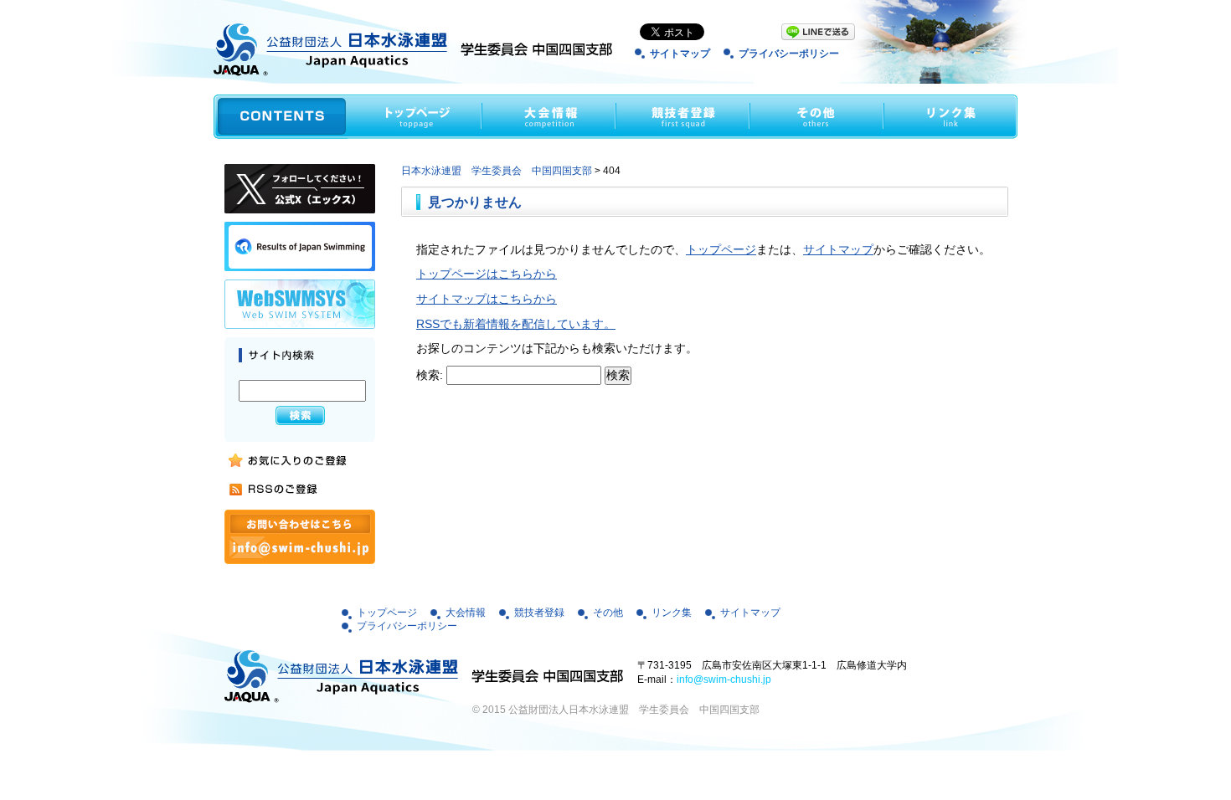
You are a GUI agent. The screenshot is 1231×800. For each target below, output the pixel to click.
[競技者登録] (682, 117)
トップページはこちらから (486, 273)
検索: (429, 375)
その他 (608, 612)
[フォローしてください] (299, 188)
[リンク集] (950, 117)
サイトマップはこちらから (486, 298)
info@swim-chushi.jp (724, 679)
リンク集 (672, 612)
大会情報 (466, 612)
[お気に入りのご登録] (286, 461)
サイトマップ (680, 53)
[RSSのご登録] (286, 489)
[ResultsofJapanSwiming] (299, 246)
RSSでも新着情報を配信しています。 (516, 324)
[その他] (816, 117)
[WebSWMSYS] (299, 304)
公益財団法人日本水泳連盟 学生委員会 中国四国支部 (634, 709)
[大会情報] (549, 117)
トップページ (721, 249)
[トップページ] (415, 117)
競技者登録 (539, 612)
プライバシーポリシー (789, 53)
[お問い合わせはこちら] (299, 537)
